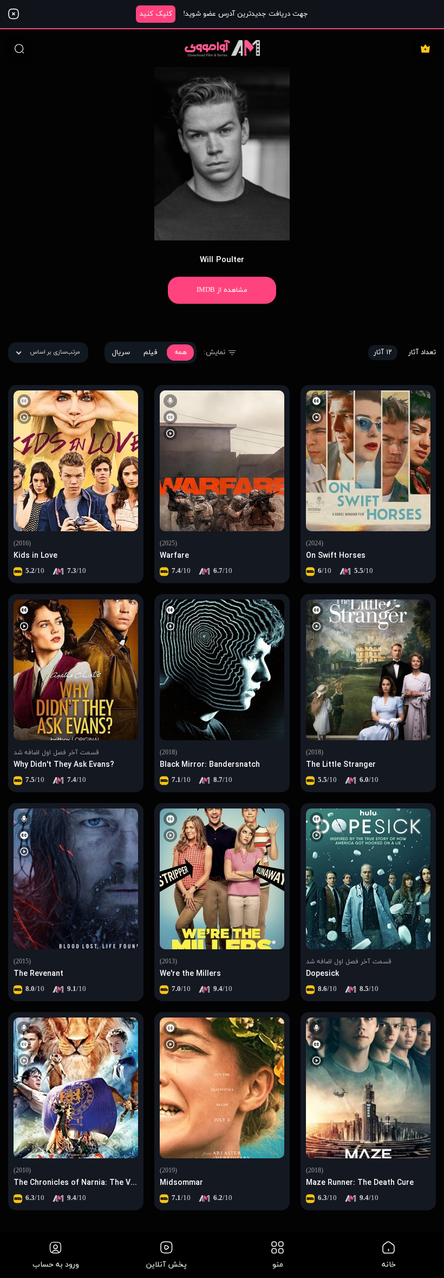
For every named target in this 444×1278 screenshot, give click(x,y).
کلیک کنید (156, 14)
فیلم (150, 352)
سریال (121, 352)
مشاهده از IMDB (222, 290)
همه (180, 352)
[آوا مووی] (222, 48)
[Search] (18, 48)
